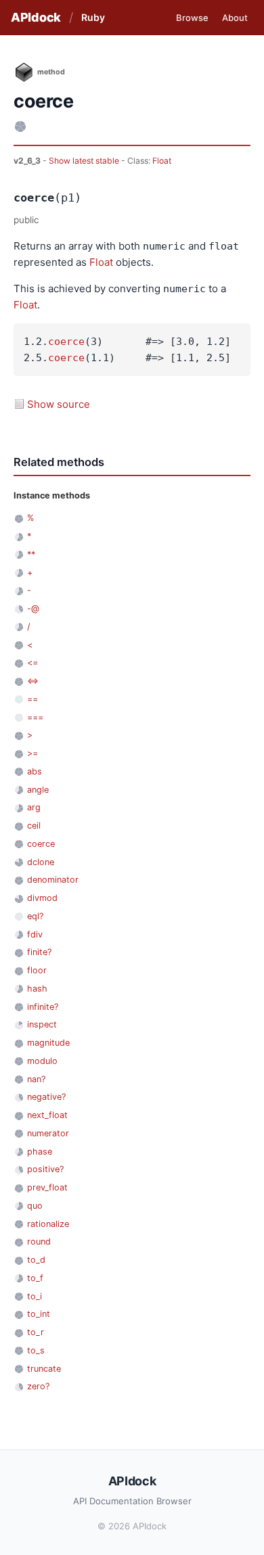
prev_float (47, 1187)
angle (38, 790)
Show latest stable (85, 161)
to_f (35, 1278)
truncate (44, 1369)
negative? (46, 1097)
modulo (42, 1061)
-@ (33, 608)
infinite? (42, 1007)
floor (37, 970)
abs (34, 771)
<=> (33, 681)
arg (34, 807)
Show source (58, 404)
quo (35, 1206)
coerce (66, 341)
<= (32, 662)
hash (37, 988)
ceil (34, 825)
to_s (36, 1350)
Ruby (93, 17)
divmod (42, 898)
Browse (192, 17)
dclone (40, 862)
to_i (34, 1296)
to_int (38, 1314)
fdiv (35, 934)
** (31, 554)
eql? (35, 916)
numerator (48, 1133)
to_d (36, 1260)
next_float (47, 1115)
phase (39, 1151)
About (235, 17)
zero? (38, 1386)
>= (32, 753)
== (32, 699)
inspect (42, 1024)
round (39, 1241)
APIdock (36, 17)
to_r (35, 1332)
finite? (39, 952)
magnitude (48, 1043)
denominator (53, 880)
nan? (36, 1079)
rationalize (48, 1224)
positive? (45, 1169)
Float (161, 161)
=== (35, 717)
